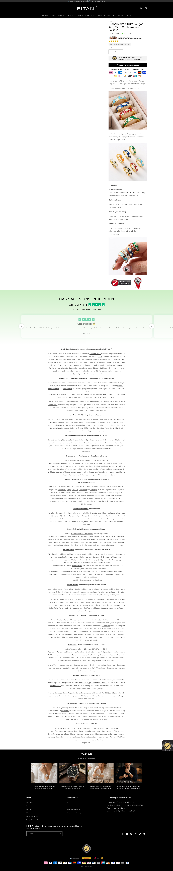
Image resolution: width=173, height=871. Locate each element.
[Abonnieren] (60, 833)
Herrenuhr (65, 394)
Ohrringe (75, 490)
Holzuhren (65, 711)
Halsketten (104, 368)
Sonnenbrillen (83, 683)
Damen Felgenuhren (113, 446)
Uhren (100, 356)
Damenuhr (110, 394)
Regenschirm (74, 608)
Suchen (28, 806)
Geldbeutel (61, 620)
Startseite (29, 802)
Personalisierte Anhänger (108, 542)
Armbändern (95, 368)
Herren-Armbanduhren (85, 365)
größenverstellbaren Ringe (62, 693)
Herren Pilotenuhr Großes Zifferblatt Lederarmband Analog (72, 787)
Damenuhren (102, 365)
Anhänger (93, 490)
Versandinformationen (33, 820)
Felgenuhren (89, 440)
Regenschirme (106, 589)
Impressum (70, 806)
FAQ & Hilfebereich (32, 816)
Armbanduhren (95, 354)
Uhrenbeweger (117, 560)
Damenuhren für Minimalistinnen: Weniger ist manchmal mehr (44, 787)
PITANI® (90, 866)
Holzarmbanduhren (67, 368)
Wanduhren (61, 652)
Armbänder (62, 490)
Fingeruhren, (119, 365)
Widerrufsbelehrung (73, 809)
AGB (68, 802)
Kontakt (29, 809)
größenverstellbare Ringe (98, 683)
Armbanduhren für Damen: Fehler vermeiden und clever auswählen (101, 787)
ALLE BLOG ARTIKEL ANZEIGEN (86, 758)
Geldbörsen (72, 620)
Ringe (69, 490)
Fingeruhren (62, 463)
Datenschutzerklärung (74, 813)
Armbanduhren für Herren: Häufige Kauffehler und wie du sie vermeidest (129, 787)
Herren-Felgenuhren (91, 446)
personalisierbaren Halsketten (82, 533)
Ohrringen (112, 368)
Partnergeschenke (89, 501)
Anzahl (110, 48)
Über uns (29, 813)
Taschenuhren (54, 368)
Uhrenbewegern (109, 554)
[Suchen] (141, 8)
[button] (113, 41)
